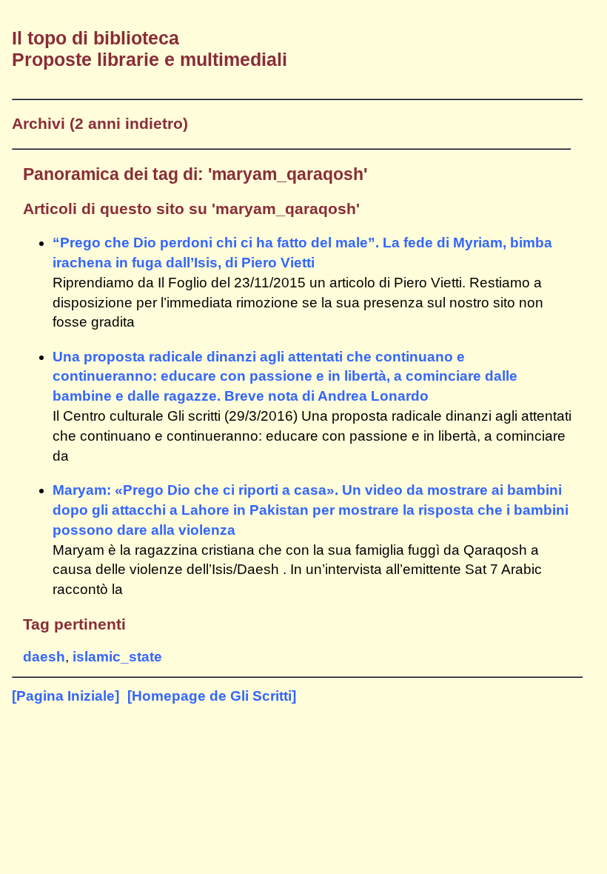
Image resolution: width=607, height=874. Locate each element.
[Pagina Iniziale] (65, 696)
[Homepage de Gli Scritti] (211, 696)
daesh (44, 656)
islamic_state (117, 656)
